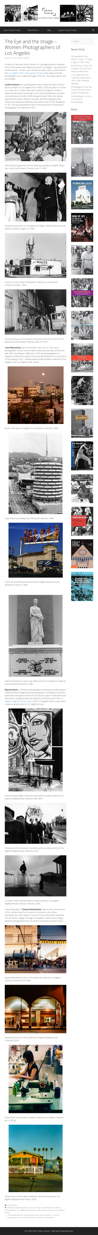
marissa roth (53, 1210)
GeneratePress (66, 1231)
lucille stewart (42, 1210)
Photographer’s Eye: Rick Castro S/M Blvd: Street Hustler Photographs (81, 90)
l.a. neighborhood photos (26, 1210)
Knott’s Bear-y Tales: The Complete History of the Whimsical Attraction (81, 68)
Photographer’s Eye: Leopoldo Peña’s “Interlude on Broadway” (30, 1217)
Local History (12, 1205)
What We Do (33, 30)
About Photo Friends (12, 30)
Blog (49, 30)
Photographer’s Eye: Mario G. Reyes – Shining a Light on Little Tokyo (81, 59)
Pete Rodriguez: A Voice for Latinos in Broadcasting (81, 99)
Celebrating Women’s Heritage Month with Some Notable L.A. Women (33, 1215)
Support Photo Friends (67, 30)
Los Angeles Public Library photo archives (25, 73)
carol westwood (34, 1207)
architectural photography (17, 1207)
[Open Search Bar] (93, 30)
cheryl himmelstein (48, 1207)
